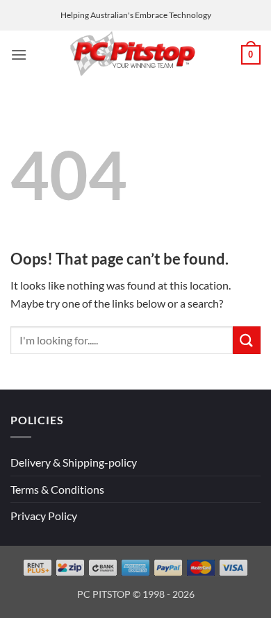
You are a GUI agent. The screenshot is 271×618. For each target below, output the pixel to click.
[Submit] (247, 339)
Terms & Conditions (57, 489)
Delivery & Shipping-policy (73, 462)
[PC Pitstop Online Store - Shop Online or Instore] (133, 55)
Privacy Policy (43, 515)
